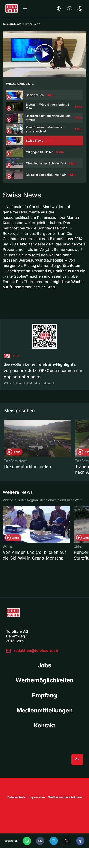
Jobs (44, 665)
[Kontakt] (80, 8)
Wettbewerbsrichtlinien (65, 797)
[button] (40, 841)
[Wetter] (69, 8)
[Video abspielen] (44, 54)
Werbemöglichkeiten (44, 680)
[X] (67, 841)
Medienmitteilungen (45, 710)
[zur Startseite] (11, 8)
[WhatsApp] (27, 841)
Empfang (44, 695)
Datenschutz (16, 797)
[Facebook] (80, 841)
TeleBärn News (12, 24)
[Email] (53, 841)
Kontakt (44, 725)
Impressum (37, 797)
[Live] (59, 8)
